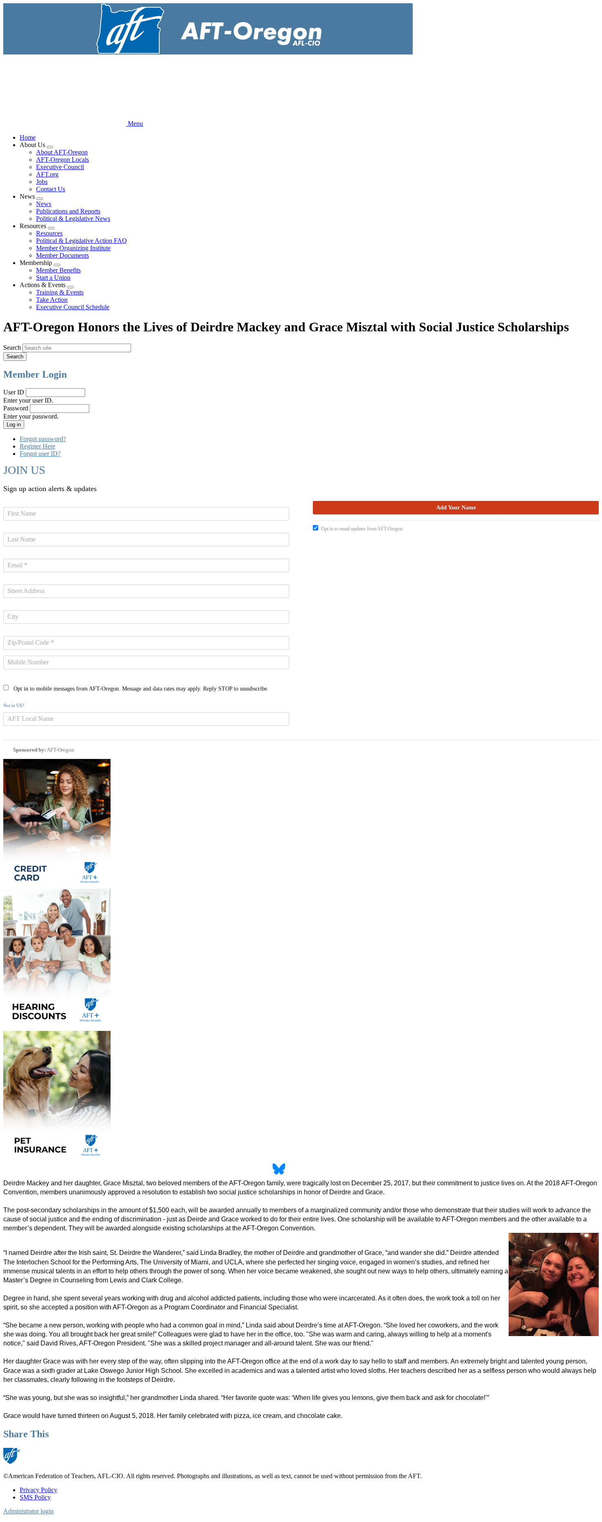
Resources (49, 233)
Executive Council (60, 166)
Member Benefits (58, 270)
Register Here (37, 446)
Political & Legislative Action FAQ (81, 240)
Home (28, 137)
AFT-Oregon (60, 750)
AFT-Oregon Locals (62, 159)
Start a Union (53, 277)
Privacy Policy (38, 1489)
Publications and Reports (68, 211)
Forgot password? (43, 438)
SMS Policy (35, 1497)
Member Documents (62, 255)
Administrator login (28, 1511)
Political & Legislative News (73, 218)
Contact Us (50, 189)
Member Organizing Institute (73, 248)
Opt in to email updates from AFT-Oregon (362, 529)
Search (12, 347)
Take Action (52, 299)
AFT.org (47, 174)
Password (15, 408)
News (43, 203)
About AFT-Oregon (62, 152)
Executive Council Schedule (72, 306)
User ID (13, 392)
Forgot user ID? (40, 453)
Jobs (42, 181)
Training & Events (60, 292)
